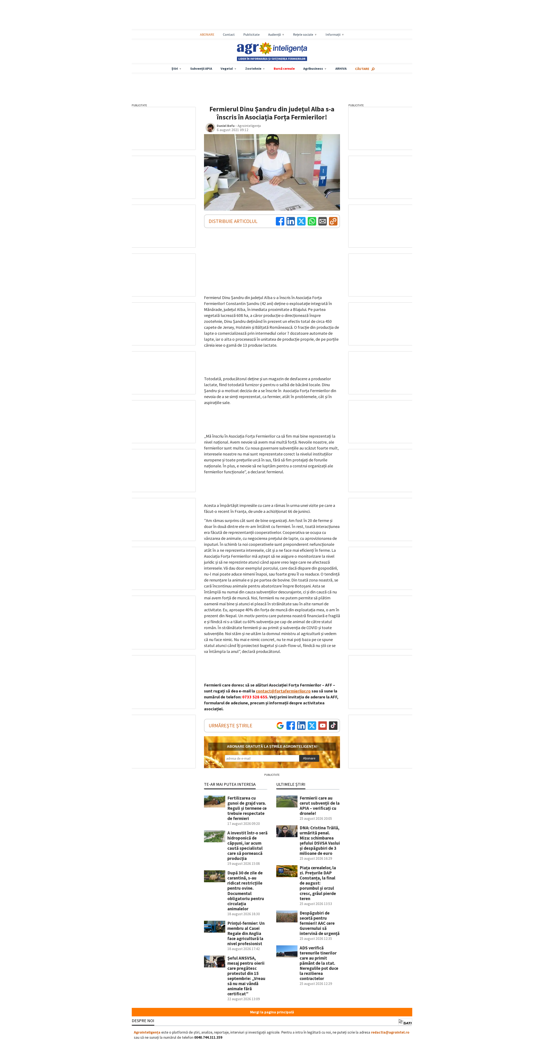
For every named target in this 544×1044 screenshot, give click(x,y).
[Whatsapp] (312, 221)
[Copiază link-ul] (333, 221)
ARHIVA (341, 68)
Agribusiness (313, 68)
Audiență (274, 34)
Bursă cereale (284, 68)
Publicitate (251, 34)
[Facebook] (280, 221)
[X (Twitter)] (301, 221)
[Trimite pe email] (322, 221)
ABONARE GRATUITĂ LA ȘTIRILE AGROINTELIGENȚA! (272, 746)
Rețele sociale (303, 34)
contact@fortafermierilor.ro (283, 691)
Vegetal (227, 68)
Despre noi (143, 1020)
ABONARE (207, 34)
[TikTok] (333, 725)
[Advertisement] (272, 15)
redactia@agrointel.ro (390, 1032)
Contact (229, 34)
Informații (333, 34)
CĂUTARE (362, 69)
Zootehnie (253, 68)
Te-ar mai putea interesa (230, 784)
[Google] (280, 725)
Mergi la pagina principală (272, 1012)
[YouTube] (322, 725)
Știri (174, 68)
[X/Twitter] (312, 725)
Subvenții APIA (201, 68)
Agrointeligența (147, 1032)
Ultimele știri (290, 784)
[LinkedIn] (290, 221)
